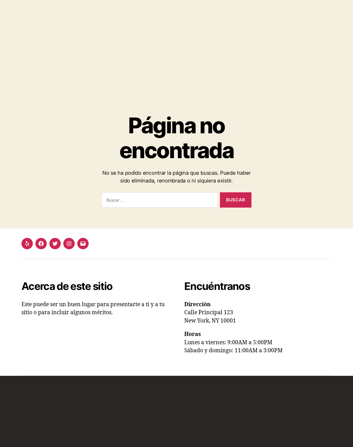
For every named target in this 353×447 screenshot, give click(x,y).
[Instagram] (69, 243)
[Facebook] (41, 243)
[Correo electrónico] (83, 243)
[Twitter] (55, 243)
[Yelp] (27, 243)
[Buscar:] (158, 201)
